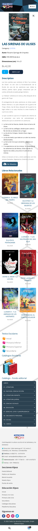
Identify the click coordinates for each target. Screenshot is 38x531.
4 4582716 (13, 453)
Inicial (8, 338)
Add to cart (16, 72)
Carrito (24, 526)
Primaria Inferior (13, 342)
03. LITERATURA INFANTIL (12, 395)
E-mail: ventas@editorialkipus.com (14, 456)
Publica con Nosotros (9, 474)
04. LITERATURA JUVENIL (11, 399)
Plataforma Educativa (9, 507)
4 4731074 (21, 453)
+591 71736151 (20, 460)
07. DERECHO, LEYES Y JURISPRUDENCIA (16, 411)
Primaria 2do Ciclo (8, 498)
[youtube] (8, 516)
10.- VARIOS (7, 424)
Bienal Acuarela (7, 477)
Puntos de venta (7, 483)
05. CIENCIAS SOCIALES (11, 403)
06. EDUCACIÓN (9, 407)
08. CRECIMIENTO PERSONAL (13, 416)
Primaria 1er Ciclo (8, 495)
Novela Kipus (6, 480)
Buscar (9, 528)
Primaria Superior (14, 346)
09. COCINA (7, 420)
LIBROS (6, 383)
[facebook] (3, 516)
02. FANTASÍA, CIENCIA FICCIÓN (14, 391)
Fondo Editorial (7, 471)
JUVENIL (12, 48)
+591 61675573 (31, 460)
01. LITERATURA (9, 387)
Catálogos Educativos (9, 504)
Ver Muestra (11, 164)
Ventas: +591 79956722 (11, 463)
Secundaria (11, 351)
